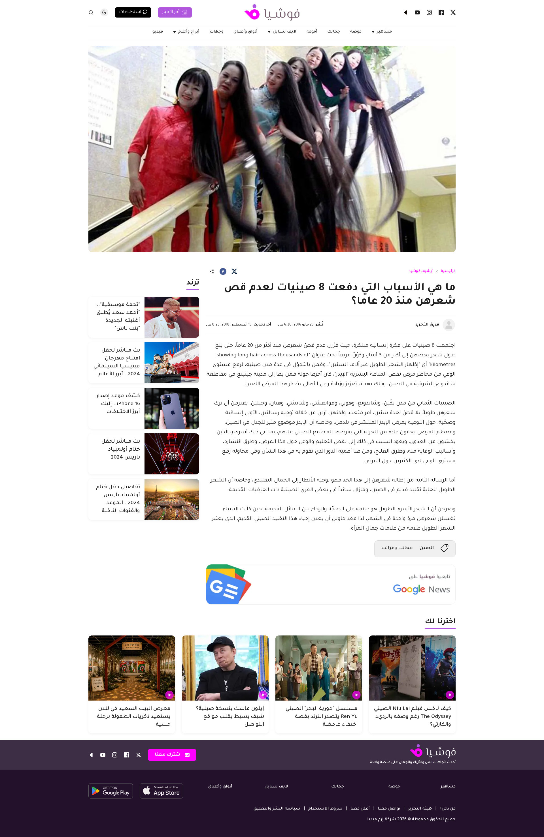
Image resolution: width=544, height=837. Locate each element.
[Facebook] (441, 12)
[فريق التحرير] (449, 325)
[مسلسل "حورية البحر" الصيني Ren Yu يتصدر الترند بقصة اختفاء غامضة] (318, 668)
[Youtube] (417, 12)
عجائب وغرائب (397, 548)
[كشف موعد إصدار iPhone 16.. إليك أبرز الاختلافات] (171, 408)
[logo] (272, 12)
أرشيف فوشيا (421, 271)
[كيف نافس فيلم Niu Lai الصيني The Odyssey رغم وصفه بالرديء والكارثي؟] (412, 668)
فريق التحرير (427, 325)
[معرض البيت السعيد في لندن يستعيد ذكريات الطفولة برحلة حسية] (131, 668)
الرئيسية (448, 271)
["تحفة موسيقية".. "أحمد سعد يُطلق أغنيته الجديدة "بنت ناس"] (171, 317)
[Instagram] (429, 12)
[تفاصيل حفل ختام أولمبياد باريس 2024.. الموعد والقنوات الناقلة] (171, 499)
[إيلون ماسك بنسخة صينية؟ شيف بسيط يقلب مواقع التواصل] (225, 668)
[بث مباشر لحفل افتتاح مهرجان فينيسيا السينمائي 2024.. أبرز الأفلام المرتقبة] (171, 362)
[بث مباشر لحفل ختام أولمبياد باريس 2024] (171, 453)
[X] (453, 12)
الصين (427, 548)
